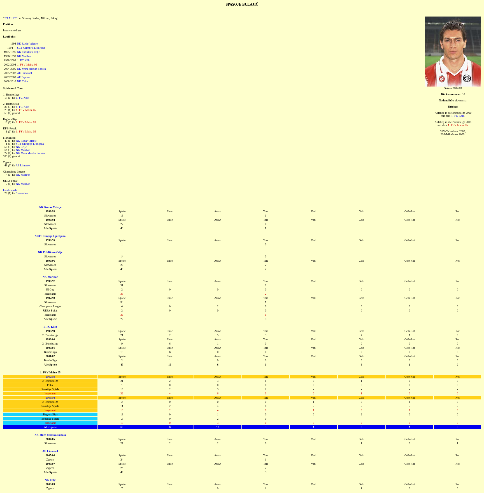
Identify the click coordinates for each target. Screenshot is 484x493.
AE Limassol (24, 73)
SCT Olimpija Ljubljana (31, 47)
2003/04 (50, 397)
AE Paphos (23, 77)
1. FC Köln (23, 60)
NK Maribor (24, 56)
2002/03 (50, 376)
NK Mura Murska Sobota (31, 68)
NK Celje (22, 81)
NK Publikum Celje (28, 52)
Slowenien (22, 193)
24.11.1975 (11, 18)
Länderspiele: (10, 190)
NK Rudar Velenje (27, 43)
